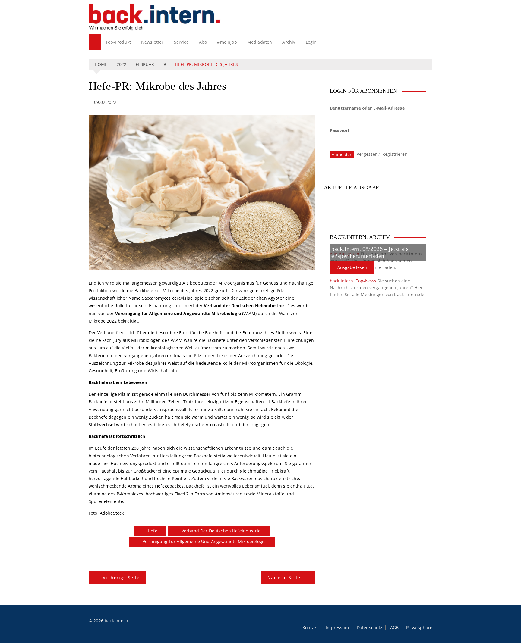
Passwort (339, 130)
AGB (394, 627)
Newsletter (152, 42)
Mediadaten (259, 42)
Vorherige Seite (121, 577)
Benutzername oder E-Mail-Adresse (367, 108)
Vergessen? (368, 154)
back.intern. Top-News (353, 281)
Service (181, 42)
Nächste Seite (284, 577)
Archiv (288, 42)
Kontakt (310, 627)
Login (311, 42)
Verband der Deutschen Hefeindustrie (221, 531)
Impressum (337, 627)
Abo (203, 42)
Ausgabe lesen (352, 267)
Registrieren (395, 154)
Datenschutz (370, 627)
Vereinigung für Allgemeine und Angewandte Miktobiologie (204, 541)
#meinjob (227, 42)
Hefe (152, 531)
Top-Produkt (118, 42)
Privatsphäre (419, 627)
